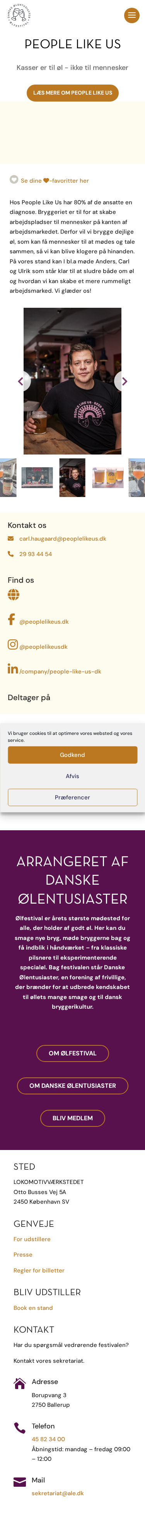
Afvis (72, 776)
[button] (124, 381)
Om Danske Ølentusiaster (72, 1086)
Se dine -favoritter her (55, 181)
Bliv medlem (73, 1118)
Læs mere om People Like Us (72, 92)
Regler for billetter (39, 1270)
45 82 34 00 (48, 1439)
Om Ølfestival (73, 1053)
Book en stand (33, 1308)
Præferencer (72, 797)
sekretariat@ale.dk (58, 1493)
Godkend (72, 755)
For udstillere (32, 1239)
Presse (23, 1255)
